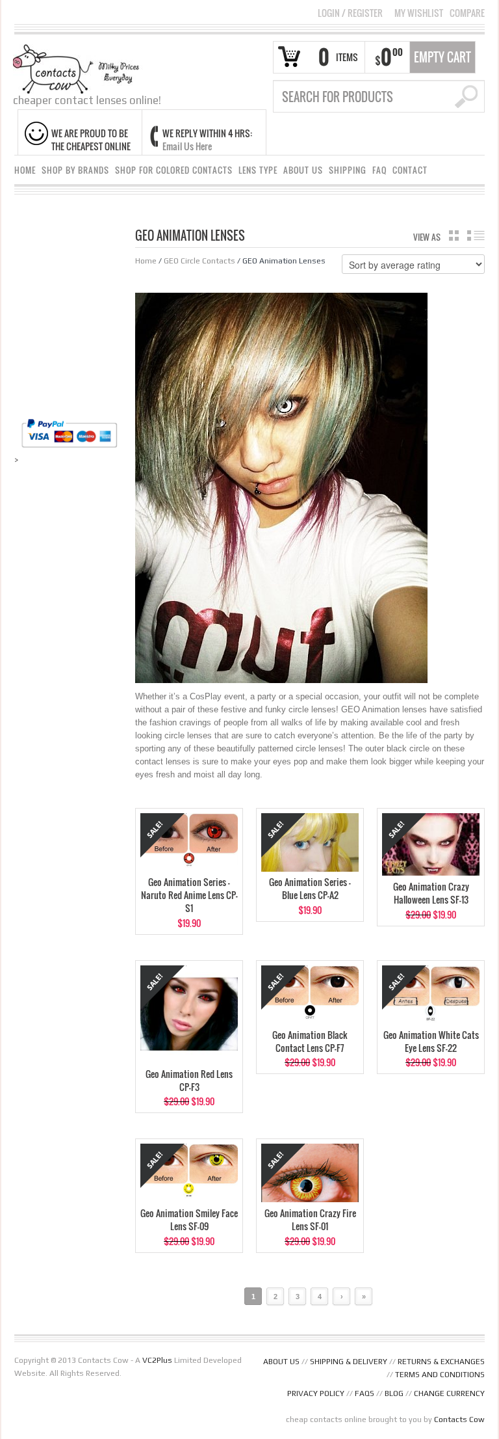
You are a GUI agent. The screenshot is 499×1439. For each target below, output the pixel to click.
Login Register (350, 13)
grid (454, 235)
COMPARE (467, 13)
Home (146, 260)
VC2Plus (157, 1360)
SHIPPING (347, 170)
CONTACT (410, 170)
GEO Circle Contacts (199, 260)
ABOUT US (303, 170)
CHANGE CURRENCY (449, 1393)
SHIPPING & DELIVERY (348, 1361)
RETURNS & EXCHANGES (441, 1361)
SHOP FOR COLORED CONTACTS (174, 170)
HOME (25, 170)
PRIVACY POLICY (315, 1393)
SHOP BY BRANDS (75, 170)
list (476, 235)
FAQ (379, 170)
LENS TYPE (257, 170)
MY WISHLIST (418, 13)
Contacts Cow (459, 1419)
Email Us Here (187, 146)
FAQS (364, 1393)
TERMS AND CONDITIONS (440, 1374)
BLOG (394, 1393)
